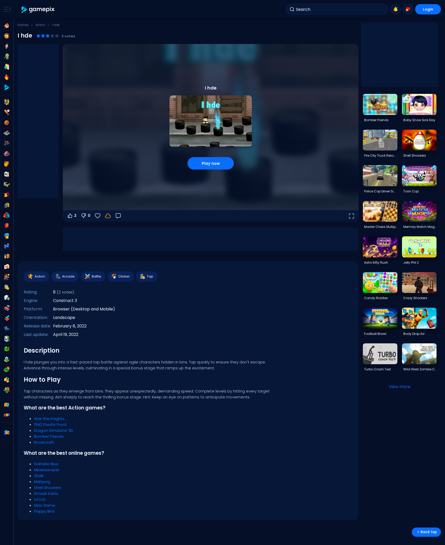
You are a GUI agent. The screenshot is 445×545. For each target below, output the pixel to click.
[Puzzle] (6, 297)
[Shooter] (6, 328)
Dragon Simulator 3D (53, 430)
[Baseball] (6, 112)
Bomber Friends (49, 436)
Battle (96, 276)
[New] (6, 67)
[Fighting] (6, 215)
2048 (38, 475)
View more (399, 387)
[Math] (6, 287)
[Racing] (6, 308)
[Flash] (6, 225)
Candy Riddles (376, 298)
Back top (429, 532)
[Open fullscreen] (351, 216)
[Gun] (6, 246)
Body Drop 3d (413, 334)
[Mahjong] (6, 267)
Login (428, 9)
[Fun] (6, 236)
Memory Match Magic (419, 227)
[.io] (6, 256)
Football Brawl (375, 334)
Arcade (68, 276)
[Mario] (6, 277)
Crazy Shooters (415, 298)
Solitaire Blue (46, 464)
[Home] (6, 26)
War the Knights (49, 418)
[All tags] (6, 405)
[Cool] (6, 184)
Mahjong (42, 481)
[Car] (6, 153)
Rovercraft (44, 442)
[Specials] (6, 87)
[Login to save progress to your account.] (108, 216)
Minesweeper (46, 469)
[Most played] (6, 46)
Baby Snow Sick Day (419, 120)
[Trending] (6, 77)
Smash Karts (46, 493)
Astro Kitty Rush (376, 262)
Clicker (124, 276)
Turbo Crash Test (377, 369)
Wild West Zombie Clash (419, 369)
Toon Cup (411, 191)
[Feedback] (118, 216)
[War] (6, 369)
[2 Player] (6, 102)
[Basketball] (6, 123)
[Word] (6, 380)
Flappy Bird (44, 511)
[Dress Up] (6, 195)
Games (23, 25)
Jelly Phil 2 (411, 262)
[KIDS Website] (6, 415)
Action (40, 25)
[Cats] (6, 164)
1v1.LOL (40, 499)
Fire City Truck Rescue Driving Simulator (380, 155)
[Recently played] (6, 36)
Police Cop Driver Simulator (380, 191)
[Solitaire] (6, 339)
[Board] (6, 133)
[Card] (6, 174)
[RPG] (6, 318)
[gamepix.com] (38, 9)
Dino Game (44, 505)
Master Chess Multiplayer (380, 227)
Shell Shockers (47, 487)
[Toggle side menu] (6, 9)
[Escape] (6, 205)
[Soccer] (6, 359)
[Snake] (6, 349)
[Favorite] (408, 9)
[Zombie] (6, 390)
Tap (150, 276)
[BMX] (6, 143)
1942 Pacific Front (50, 424)
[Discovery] (6, 56)
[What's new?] (395, 9)
